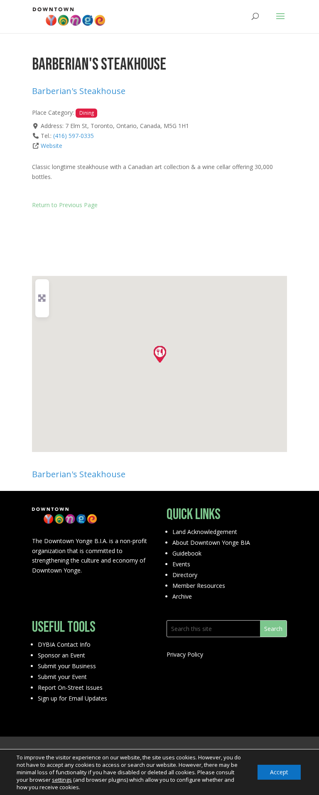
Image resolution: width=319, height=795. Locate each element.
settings (62, 779)
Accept (279, 772)
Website (51, 146)
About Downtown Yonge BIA (211, 542)
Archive (182, 596)
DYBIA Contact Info (64, 644)
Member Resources (198, 586)
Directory (184, 575)
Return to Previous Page (65, 205)
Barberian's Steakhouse (78, 91)
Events (181, 564)
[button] (159, 353)
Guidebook (186, 553)
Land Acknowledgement (204, 532)
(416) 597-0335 (73, 136)
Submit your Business (67, 666)
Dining (86, 112)
